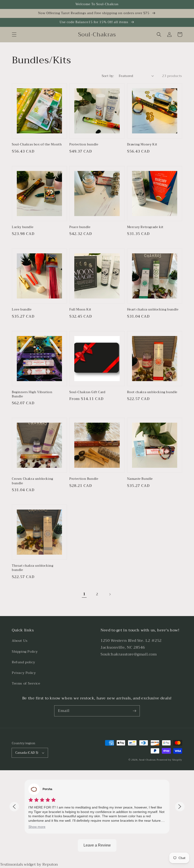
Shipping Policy (25, 651)
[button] (14, 34)
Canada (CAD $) (26, 752)
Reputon (50, 864)
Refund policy (23, 662)
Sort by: (108, 75)
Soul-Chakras (147, 760)
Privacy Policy (24, 673)
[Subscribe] (134, 711)
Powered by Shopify (169, 760)
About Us (20, 640)
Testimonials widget (18, 864)
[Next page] (110, 594)
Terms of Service (26, 683)
